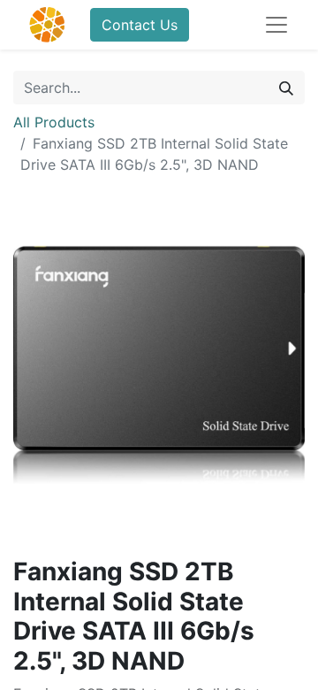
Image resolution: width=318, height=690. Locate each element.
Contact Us (140, 25)
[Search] (286, 87)
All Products (54, 122)
